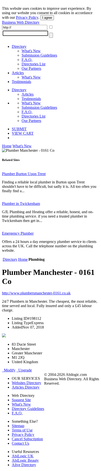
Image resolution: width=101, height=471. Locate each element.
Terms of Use (22, 430)
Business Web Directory (20, 22)
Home (7, 146)
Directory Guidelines (28, 409)
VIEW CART (23, 133)
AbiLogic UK (23, 456)
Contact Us (20, 443)
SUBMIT (19, 129)
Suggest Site (21, 400)
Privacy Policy (27, 17)
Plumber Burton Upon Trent (24, 174)
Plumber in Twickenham (21, 203)
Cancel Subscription (27, 439)
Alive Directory (24, 465)
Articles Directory (25, 387)
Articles (18, 73)
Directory (19, 46)
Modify (8, 370)
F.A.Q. (27, 60)
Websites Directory (26, 383)
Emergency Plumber (18, 233)
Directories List (33, 64)
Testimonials (21, 82)
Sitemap (18, 426)
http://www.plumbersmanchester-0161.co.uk (36, 293)
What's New (31, 51)
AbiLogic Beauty (25, 460)
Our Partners (31, 68)
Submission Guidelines (39, 55)
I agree (47, 18)
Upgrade (24, 370)
